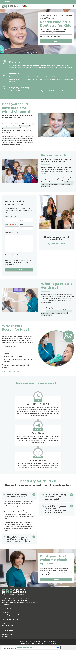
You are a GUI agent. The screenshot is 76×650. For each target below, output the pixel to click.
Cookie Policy (35, 643)
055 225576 (7, 2)
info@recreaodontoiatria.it (15, 615)
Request (11, 233)
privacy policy (23, 260)
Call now (56, 41)
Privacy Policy (24, 643)
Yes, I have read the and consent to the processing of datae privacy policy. (18, 262)
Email (22, 224)
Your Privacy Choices (44, 648)
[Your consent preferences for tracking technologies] (9, 648)
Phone (10, 224)
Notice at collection (24, 648)
